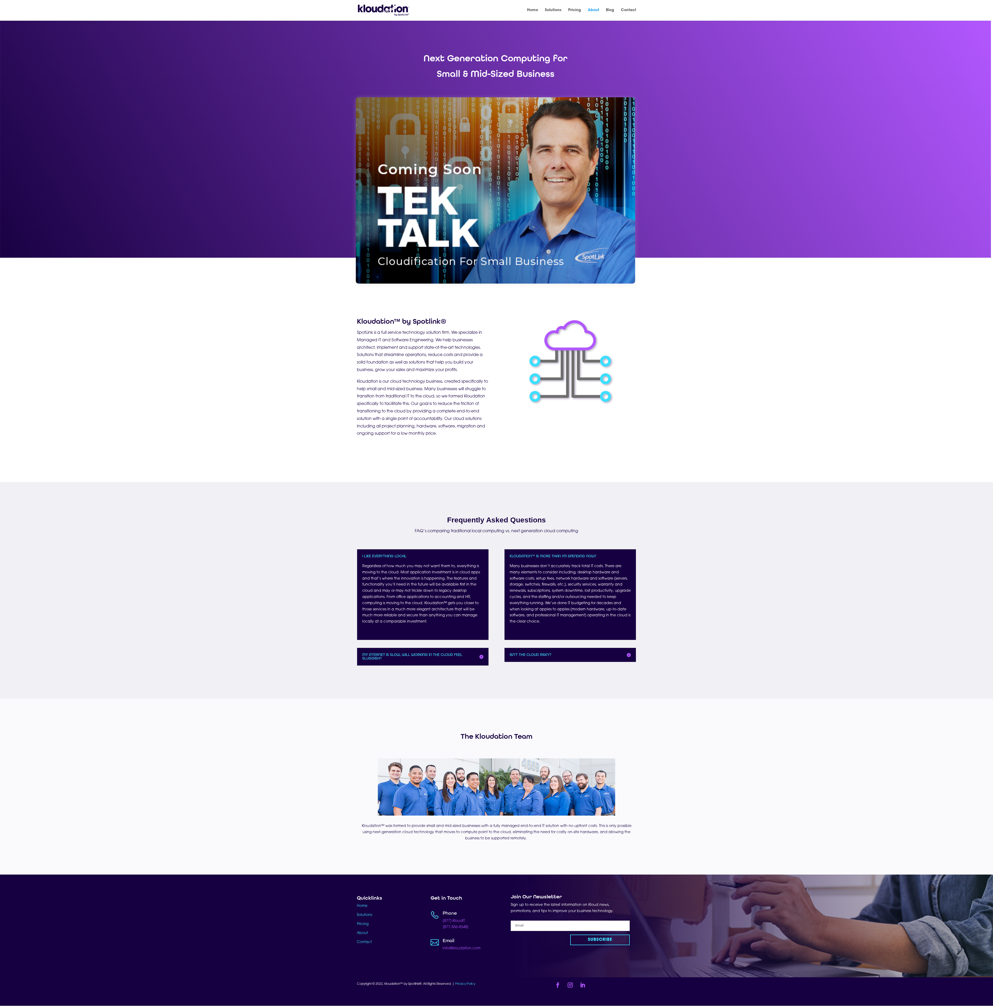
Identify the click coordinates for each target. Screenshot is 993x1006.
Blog (610, 10)
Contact (628, 10)
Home (532, 10)
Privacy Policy (465, 984)
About (593, 10)
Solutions (553, 10)
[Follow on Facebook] (558, 985)
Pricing (574, 10)
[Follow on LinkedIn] (582, 985)
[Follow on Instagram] (570, 985)
